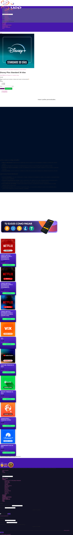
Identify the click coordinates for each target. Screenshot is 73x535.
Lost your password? (4, 515)
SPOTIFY (6, 491)
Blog (3, 28)
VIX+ (2, 338)
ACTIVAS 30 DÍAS (22, 69)
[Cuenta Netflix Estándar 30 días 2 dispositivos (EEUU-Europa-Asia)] (8, 302)
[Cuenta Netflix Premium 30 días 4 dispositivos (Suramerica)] (8, 246)
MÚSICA (6, 15)
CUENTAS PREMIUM (6, 25)
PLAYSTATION (8, 18)
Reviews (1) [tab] (4, 92)
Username (2, 520)
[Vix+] (8, 329)
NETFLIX (6, 16)
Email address (3, 522)
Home (1, 69)
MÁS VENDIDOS (8, 13)
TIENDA (4, 7)
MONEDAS (7, 14)
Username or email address (6, 505)
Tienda (3, 460)
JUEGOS (6, 11)
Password (2, 507)
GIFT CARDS (5, 6)
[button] (5, 534)
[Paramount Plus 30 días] (8, 436)
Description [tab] (4, 91)
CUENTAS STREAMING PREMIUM (10, 69)
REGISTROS (5, 26)
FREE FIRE (7, 9)
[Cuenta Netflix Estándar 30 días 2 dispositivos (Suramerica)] (8, 274)
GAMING (6, 12)
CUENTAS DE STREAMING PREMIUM (13, 8)
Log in (9, 513)
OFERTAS (7, 17)
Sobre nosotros (5, 458)
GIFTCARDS (7, 10)
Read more (8, 372)
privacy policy (66, 530)
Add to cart (2, 88)
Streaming (7, 21)
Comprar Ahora (8, 88)
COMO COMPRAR (6, 27)
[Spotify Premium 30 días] (8, 383)
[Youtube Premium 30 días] (8, 356)
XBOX (6, 22)
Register (1, 532)
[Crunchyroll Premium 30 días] (8, 409)
